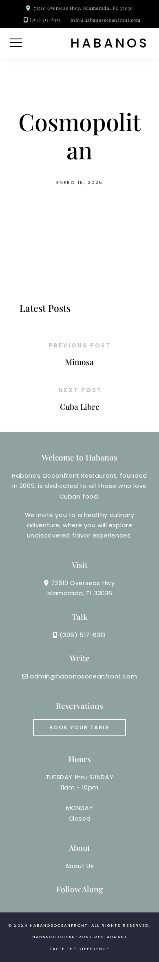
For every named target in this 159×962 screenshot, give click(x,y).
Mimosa (79, 361)
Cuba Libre (79, 406)
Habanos (110, 43)
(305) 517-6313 (45, 19)
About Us (79, 866)
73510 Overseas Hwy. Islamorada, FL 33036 (83, 8)
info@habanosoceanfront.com (105, 20)
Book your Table (79, 727)
